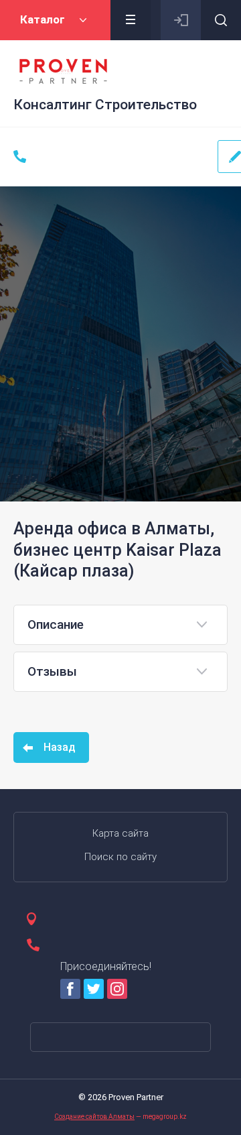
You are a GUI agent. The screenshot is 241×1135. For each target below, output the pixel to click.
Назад (60, 747)
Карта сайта (120, 833)
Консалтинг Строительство (105, 105)
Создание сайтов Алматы (94, 1116)
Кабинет (181, 20)
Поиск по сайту (120, 857)
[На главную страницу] (63, 71)
